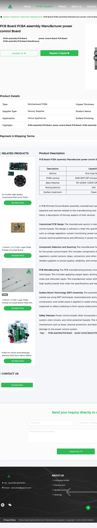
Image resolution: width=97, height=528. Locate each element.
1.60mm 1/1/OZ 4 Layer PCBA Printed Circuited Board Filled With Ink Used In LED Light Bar (17, 303)
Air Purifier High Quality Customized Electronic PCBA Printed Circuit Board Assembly (16, 197)
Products (15, 17)
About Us (76, 6)
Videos (62, 6)
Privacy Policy (10, 520)
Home (27, 6)
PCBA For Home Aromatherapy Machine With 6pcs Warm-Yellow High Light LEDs (16, 355)
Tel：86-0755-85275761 (15, 483)
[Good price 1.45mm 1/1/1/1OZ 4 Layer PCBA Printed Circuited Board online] (17, 227)
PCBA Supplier (44, 6)
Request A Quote (58, 53)
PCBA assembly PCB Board (60, 333)
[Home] (10, 6)
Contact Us (18, 53)
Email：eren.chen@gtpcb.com (17, 488)
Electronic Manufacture (31, 17)
